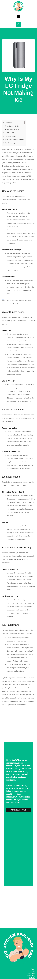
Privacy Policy (30, 975)
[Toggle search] (18, 24)
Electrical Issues (10, 136)
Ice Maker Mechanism (13, 133)
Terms (33, 971)
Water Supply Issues (12, 129)
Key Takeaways (10, 143)
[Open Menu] (18, 16)
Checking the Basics (12, 126)
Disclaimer (31, 973)
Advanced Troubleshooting (14, 139)
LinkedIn (32, 978)
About (33, 969)
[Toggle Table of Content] (21, 122)
